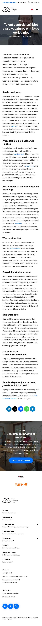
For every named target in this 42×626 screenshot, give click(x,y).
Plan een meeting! (22, 2)
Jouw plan (21, 430)
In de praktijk (16, 525)
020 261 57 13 (35, 2)
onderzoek (29, 166)
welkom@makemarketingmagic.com (14, 576)
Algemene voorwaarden (10, 593)
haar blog (14, 126)
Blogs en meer (11, 553)
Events (11, 546)
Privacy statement (8, 597)
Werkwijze (7, 518)
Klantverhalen (13, 532)
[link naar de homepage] (9, 9)
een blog (18, 223)
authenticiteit (15, 248)
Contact (7, 560)
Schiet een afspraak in (21, 460)
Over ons (8, 539)
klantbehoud (19, 154)
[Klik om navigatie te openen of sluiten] (37, 9)
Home (9, 511)
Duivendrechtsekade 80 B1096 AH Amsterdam (11, 581)
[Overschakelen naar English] (32, 9)
